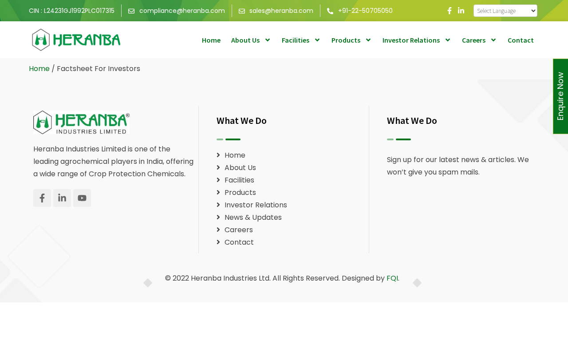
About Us (245, 40)
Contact (521, 40)
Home (211, 40)
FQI (392, 278)
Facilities (295, 40)
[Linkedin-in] (461, 10)
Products (345, 40)
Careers (473, 40)
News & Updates (253, 217)
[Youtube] (82, 198)
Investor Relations (411, 40)
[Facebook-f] (449, 10)
